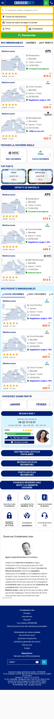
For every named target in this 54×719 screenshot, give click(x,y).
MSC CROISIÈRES (13, 159)
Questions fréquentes (27, 638)
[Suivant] (50, 155)
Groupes (27, 613)
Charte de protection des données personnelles (27, 626)
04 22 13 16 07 (27, 422)
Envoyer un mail (21, 442)
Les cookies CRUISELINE (27, 623)
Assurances (27, 616)
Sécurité (27, 620)
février (41, 404)
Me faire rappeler (21, 438)
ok (44, 662)
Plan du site (27, 645)
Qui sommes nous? (27, 635)
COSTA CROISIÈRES (40, 159)
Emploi (27, 648)
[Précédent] (5, 436)
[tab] (12, 43)
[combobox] (28, 10)
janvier (15, 404)
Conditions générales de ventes (27, 642)
